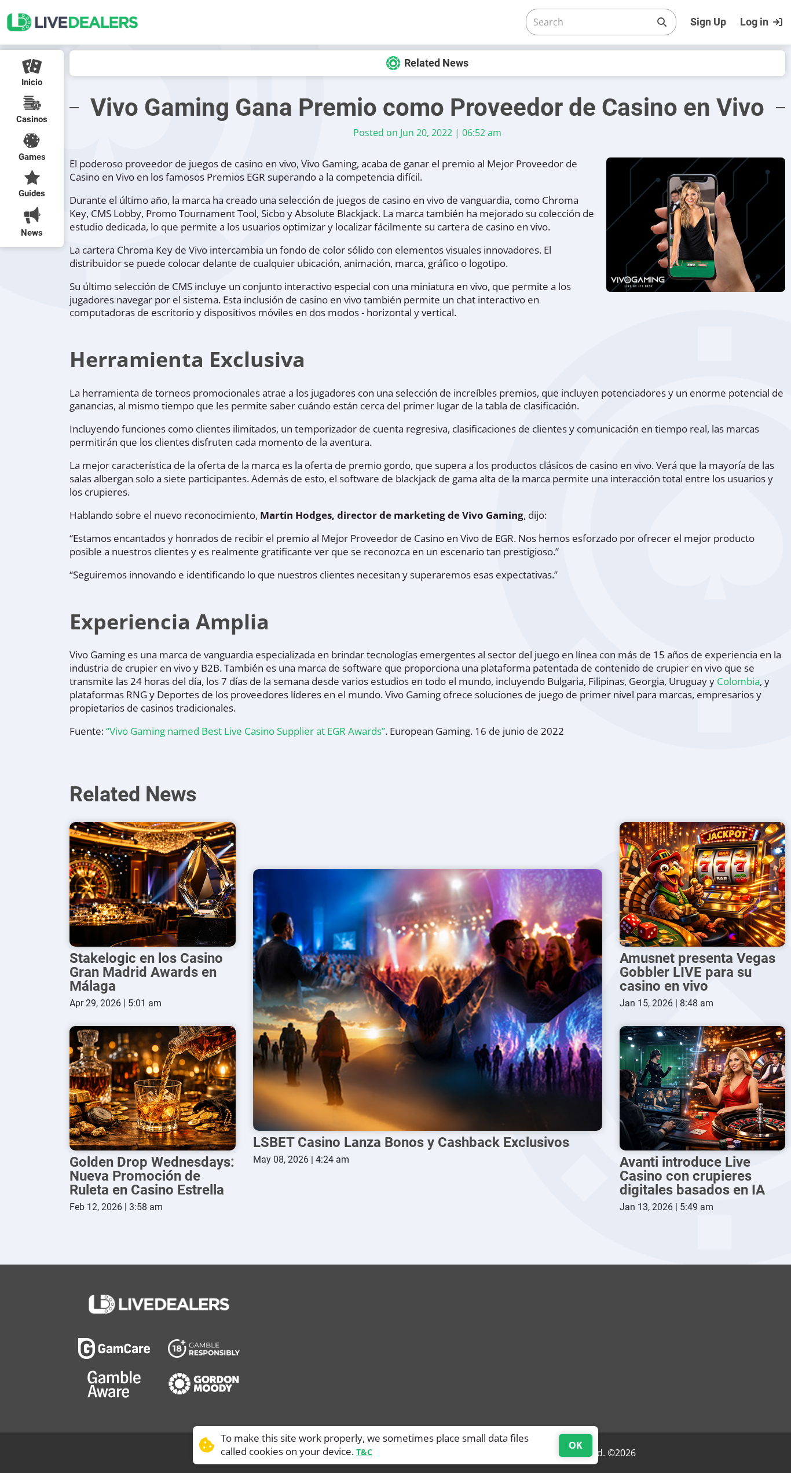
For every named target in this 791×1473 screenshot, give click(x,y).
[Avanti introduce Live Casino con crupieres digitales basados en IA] (703, 1088)
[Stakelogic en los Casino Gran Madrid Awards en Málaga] (152, 884)
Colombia (738, 681)
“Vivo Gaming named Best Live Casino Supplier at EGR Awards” (245, 731)
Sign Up (708, 22)
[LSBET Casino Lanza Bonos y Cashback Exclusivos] (427, 1000)
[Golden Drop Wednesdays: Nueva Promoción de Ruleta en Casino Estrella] (152, 1088)
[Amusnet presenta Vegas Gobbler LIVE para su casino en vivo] (703, 884)
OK (576, 1445)
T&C (364, 1451)
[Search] (662, 22)
